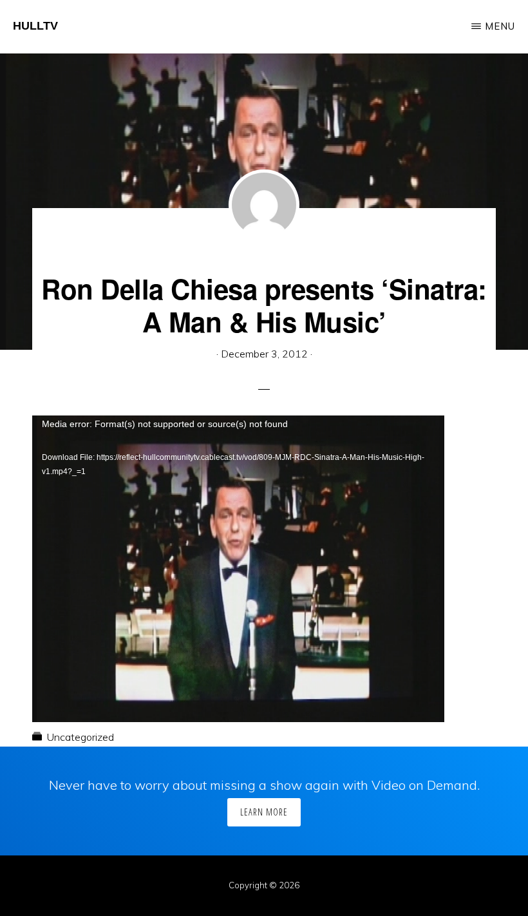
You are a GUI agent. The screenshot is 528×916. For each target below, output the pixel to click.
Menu (500, 26)
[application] (238, 531)
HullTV (35, 25)
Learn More (264, 812)
